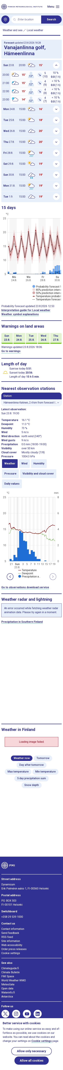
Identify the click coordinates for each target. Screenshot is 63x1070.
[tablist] (31, 474)
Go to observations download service (25, 587)
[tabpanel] (31, 534)
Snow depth (31, 785)
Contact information (12, 929)
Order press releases (14, 949)
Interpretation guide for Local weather (25, 310)
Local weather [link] (35, 30)
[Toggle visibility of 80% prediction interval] (47, 289)
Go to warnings (10, 351)
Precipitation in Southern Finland (22, 621)
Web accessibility (11, 945)
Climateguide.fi (10, 968)
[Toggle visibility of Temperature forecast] (46, 299)
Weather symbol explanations (20, 314)
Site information (10, 941)
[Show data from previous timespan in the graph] (10, 576)
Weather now (22, 758)
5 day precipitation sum (31, 778)
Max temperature (18, 771)
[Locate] (5, 19)
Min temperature (45, 771)
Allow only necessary (31, 1051)
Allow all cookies (31, 1060)
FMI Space (7, 976)
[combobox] (28, 19)
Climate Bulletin (10, 972)
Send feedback (10, 933)
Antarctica (7, 996)
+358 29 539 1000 (12, 916)
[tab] (10, 463)
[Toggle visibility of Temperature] (27, 570)
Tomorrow (42, 758)
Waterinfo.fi (8, 992)
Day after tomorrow (31, 764)
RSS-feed (7, 937)
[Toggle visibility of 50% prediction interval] (47, 293)
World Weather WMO (13, 980)
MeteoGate (7, 984)
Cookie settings (10, 953)
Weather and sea (12, 30)
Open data (7, 988)
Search (51, 19)
